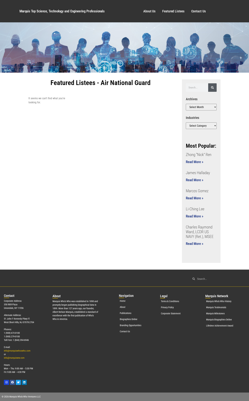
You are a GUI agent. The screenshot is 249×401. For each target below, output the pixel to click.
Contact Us (198, 11)
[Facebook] (12, 382)
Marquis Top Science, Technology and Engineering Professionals (62, 11)
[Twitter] (18, 382)
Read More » (194, 162)
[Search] (212, 87)
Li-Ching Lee (195, 209)
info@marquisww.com (14, 357)
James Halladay (198, 173)
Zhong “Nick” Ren (198, 154)
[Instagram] (6, 382)
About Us (149, 11)
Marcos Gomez (197, 191)
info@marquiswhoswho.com (17, 350)
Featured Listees (173, 11)
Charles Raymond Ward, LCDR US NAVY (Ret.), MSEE (200, 232)
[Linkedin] (24, 382)
